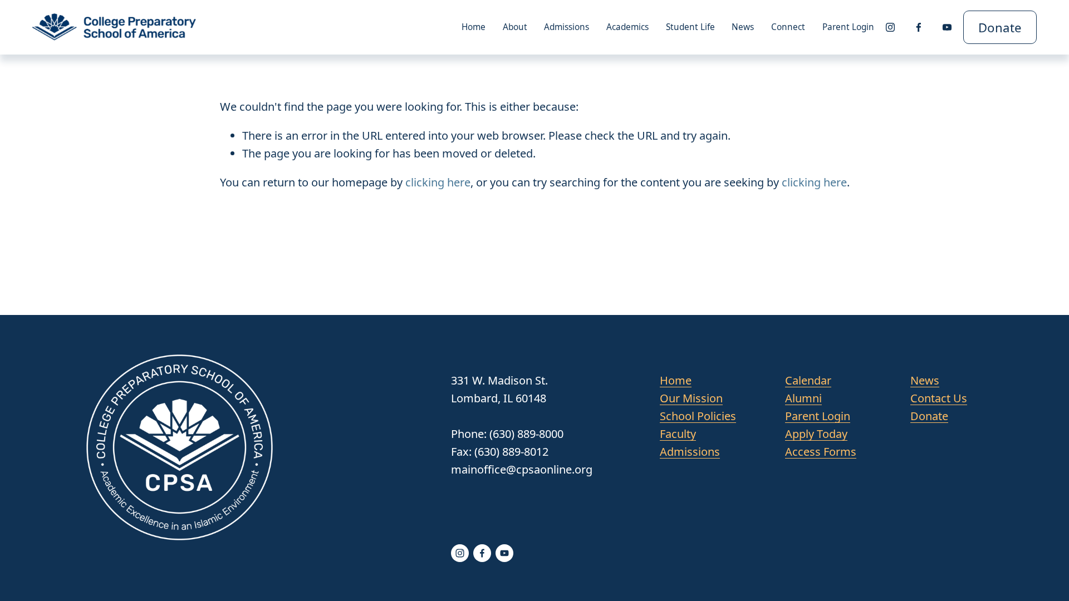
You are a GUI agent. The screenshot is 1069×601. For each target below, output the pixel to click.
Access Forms (820, 451)
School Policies (698, 415)
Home (474, 27)
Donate (1000, 27)
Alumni (803, 398)
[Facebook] (918, 27)
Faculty (678, 433)
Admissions (690, 451)
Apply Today (816, 433)
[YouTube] (947, 27)
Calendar (808, 380)
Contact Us (938, 398)
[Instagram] (890, 27)
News (743, 27)
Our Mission (691, 398)
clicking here (437, 182)
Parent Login (848, 27)
